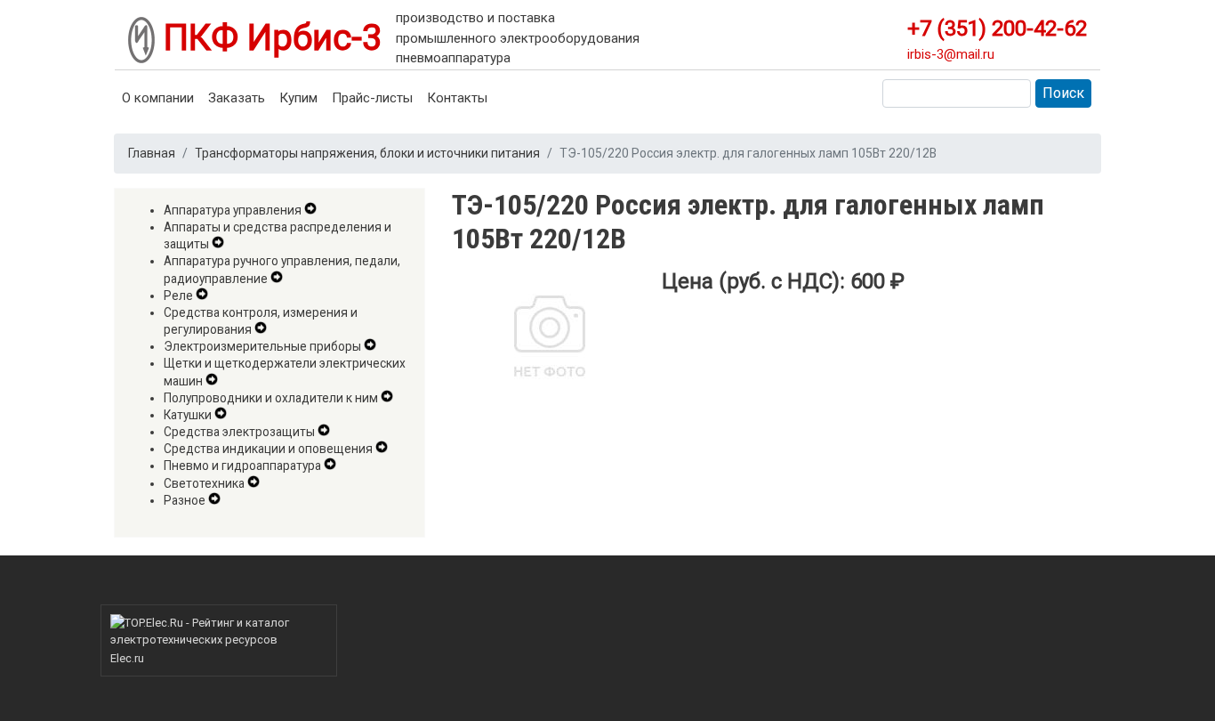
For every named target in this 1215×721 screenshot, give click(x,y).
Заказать (236, 98)
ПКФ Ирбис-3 (268, 38)
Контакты (457, 98)
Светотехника (204, 483)
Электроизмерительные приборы (262, 346)
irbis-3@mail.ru (950, 54)
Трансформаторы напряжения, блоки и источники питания (367, 153)
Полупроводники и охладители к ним (271, 398)
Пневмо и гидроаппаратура (242, 465)
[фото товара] (550, 342)
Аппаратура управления (233, 210)
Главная (151, 153)
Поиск (1063, 93)
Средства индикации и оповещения (268, 449)
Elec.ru (127, 658)
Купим (298, 98)
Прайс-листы (372, 98)
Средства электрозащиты (239, 432)
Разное (184, 500)
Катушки (188, 415)
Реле (178, 295)
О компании (158, 98)
